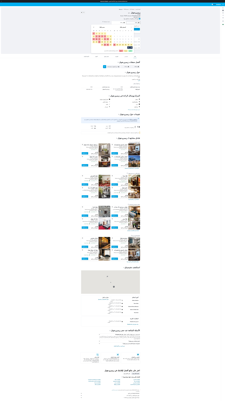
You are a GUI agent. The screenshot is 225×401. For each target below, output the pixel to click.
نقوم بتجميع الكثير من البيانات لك (133, 395)
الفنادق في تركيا (137, 381)
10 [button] (128, 39)
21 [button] (117, 42)
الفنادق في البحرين (136, 382)
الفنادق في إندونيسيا (116, 381)
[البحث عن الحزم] (223, 15)
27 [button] (120, 44)
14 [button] (117, 39)
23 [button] (131, 44)
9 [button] (131, 39)
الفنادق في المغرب (136, 379)
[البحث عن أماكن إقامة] (223, 10)
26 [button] (122, 44)
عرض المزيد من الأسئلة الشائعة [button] (119, 346)
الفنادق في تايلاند (97, 384)
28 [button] (117, 44)
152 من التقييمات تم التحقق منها (130, 18)
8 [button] (114, 36)
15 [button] (114, 39)
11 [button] (125, 39)
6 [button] (110, 36)
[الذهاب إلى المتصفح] (223, 18)
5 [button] (93, 33)
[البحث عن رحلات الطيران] (223, 8)
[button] (1, 1)
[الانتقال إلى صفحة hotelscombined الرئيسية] (216, 4)
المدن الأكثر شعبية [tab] (127, 373)
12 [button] (122, 39)
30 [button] (131, 47)
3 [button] (128, 36)
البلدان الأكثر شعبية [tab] (135, 373)
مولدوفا (133, 9)
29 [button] (114, 44)
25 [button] (125, 44)
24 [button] (128, 44)
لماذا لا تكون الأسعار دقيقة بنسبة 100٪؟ (131, 397)
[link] (132, 168)
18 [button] (125, 42)
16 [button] (131, 42)
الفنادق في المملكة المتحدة (135, 384)
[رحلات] (223, 21)
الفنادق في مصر (117, 382)
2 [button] (131, 36)
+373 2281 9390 (137, 17)
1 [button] (114, 33)
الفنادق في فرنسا (97, 382)
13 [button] (120, 39)
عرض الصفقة (114, 153)
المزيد (139, 80)
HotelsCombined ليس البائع (133, 393)
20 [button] (120, 42)
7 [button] (117, 36)
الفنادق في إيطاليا (117, 384)
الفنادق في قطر (117, 379)
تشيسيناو (127, 9)
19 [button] (122, 42)
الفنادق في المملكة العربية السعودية (94, 379)
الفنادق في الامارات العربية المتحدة (94, 381)
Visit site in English (104, 1)
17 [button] (128, 42)
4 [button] (125, 36)
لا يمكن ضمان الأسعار (115, 389)
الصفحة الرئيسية (138, 9)
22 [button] (114, 42)
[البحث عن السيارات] (223, 13)
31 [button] (128, 47)
